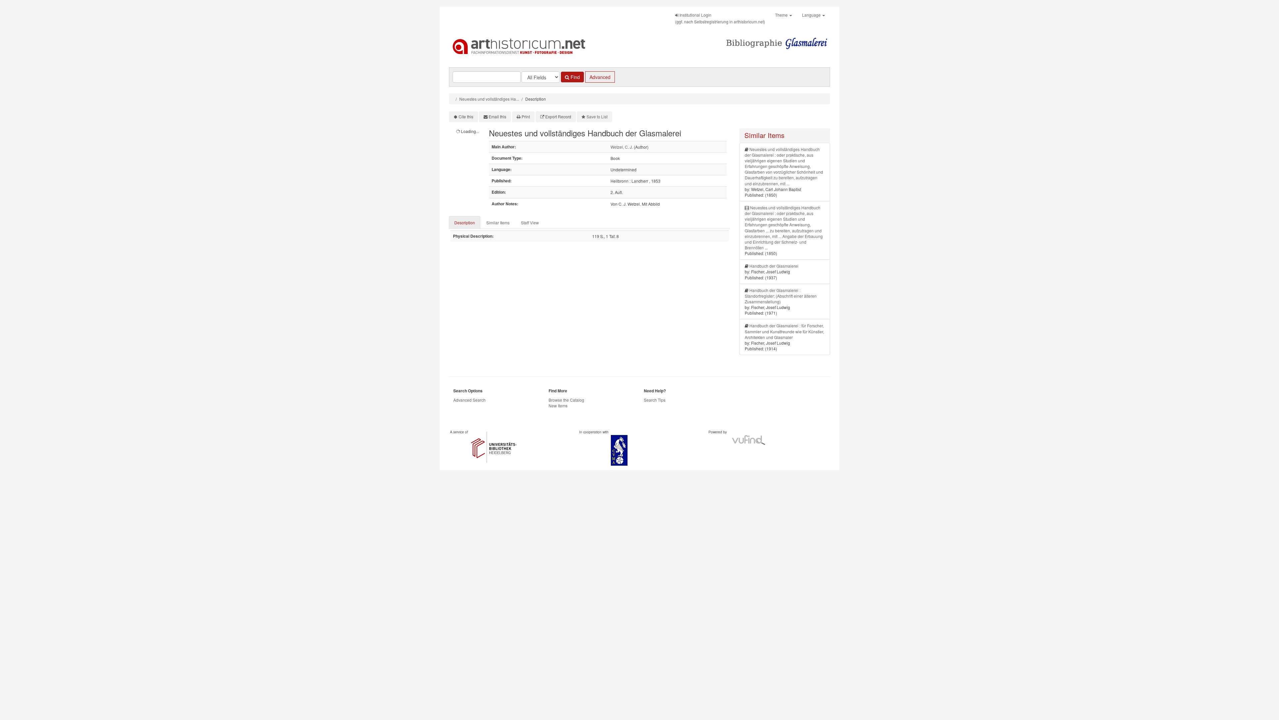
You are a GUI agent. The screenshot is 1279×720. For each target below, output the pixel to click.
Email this (497, 116)
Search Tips (654, 400)
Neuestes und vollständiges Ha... (489, 99)
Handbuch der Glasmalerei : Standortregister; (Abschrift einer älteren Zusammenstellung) (781, 295)
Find (574, 77)
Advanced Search (469, 400)
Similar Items (498, 222)
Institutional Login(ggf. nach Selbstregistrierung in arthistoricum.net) (720, 18)
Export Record (558, 116)
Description (464, 222)
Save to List (597, 116)
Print (526, 116)
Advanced (600, 77)
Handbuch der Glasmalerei (773, 266)
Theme (782, 15)
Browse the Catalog (566, 400)
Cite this (466, 116)
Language (812, 15)
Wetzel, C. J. (622, 147)
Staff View (530, 222)
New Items (558, 405)
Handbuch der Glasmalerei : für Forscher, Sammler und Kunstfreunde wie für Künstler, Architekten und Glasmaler (784, 331)
